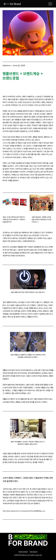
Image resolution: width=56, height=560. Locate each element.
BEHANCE (33, 552)
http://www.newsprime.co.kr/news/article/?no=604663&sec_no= (24, 511)
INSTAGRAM (23, 552)
